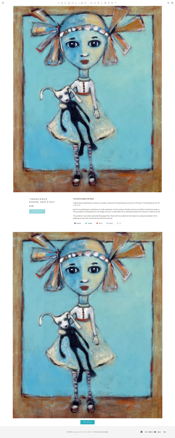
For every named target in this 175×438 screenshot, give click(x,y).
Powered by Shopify (101, 432)
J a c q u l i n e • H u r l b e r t (87, 2)
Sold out (37, 211)
